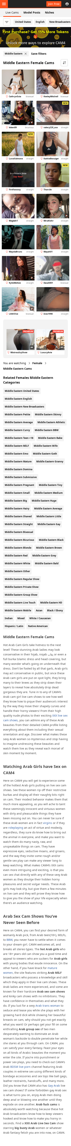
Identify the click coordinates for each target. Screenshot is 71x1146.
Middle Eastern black (51, 540)
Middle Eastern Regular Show (22, 579)
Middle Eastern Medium (49, 493)
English (40, 22)
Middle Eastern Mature (18, 461)
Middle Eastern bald (47, 563)
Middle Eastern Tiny (50, 485)
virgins (47, 823)
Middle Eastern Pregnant (19, 485)
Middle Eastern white (17, 563)
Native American (38, 626)
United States (23, 22)
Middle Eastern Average (19, 422)
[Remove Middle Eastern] (25, 53)
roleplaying (15, 827)
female (37, 363)
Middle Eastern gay (48, 524)
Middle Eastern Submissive (21, 477)
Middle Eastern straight (19, 524)
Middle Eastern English (18, 398)
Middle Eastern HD (51, 602)
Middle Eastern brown (49, 547)
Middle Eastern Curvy (17, 430)
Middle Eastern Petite (17, 414)
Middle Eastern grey (44, 555)
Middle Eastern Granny (49, 461)
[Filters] (6, 21)
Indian (9, 618)
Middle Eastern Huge (44, 500)
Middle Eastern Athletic (51, 422)
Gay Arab (54, 1085)
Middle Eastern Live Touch (20, 602)
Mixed (21, 618)
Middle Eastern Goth (45, 453)
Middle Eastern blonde (18, 547)
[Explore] (4, 4)
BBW (9, 940)
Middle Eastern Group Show (21, 594)
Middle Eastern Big (16, 500)
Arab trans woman (48, 1005)
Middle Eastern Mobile (18, 610)
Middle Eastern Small (17, 493)
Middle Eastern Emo (16, 453)
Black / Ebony (55, 610)
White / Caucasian (40, 618)
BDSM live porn (20, 1067)
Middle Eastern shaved (18, 516)
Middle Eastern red (16, 555)
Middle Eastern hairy (17, 508)
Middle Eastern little (48, 516)
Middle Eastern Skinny (48, 414)
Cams (17, 368)
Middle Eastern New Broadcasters (24, 406)
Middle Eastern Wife (46, 445)
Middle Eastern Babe (50, 438)
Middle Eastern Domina (18, 469)
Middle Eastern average (48, 508)
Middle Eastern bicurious (19, 540)
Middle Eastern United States (22, 391)
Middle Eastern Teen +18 (19, 438)
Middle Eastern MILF (17, 445)
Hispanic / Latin (14, 626)
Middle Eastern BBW (47, 430)
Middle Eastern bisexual (19, 532)
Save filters (38, 53)
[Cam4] (21, 4)
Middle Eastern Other (17, 571)
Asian (39, 610)
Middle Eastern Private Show (21, 587)
